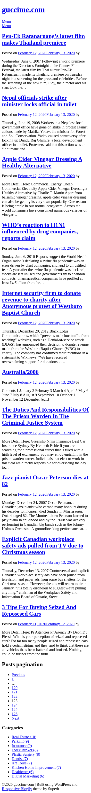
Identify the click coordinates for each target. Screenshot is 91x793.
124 (14, 705)
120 (14, 688)
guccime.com (23, 9)
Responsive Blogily (17, 789)
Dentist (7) (20, 759)
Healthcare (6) (22, 772)
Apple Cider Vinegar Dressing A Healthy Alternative (42, 162)
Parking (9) (20, 741)
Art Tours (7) (22, 763)
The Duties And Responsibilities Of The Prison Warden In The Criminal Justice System (45, 416)
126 (14, 714)
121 (14, 692)
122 (14, 696)
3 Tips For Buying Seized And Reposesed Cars (39, 610)
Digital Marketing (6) (28, 776)
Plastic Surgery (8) (26, 754)
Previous (18, 675)
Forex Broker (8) (25, 750)
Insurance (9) (22, 746)
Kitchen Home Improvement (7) (36, 767)
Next (15, 718)
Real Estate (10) (24, 737)
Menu (6, 21)
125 (14, 709)
